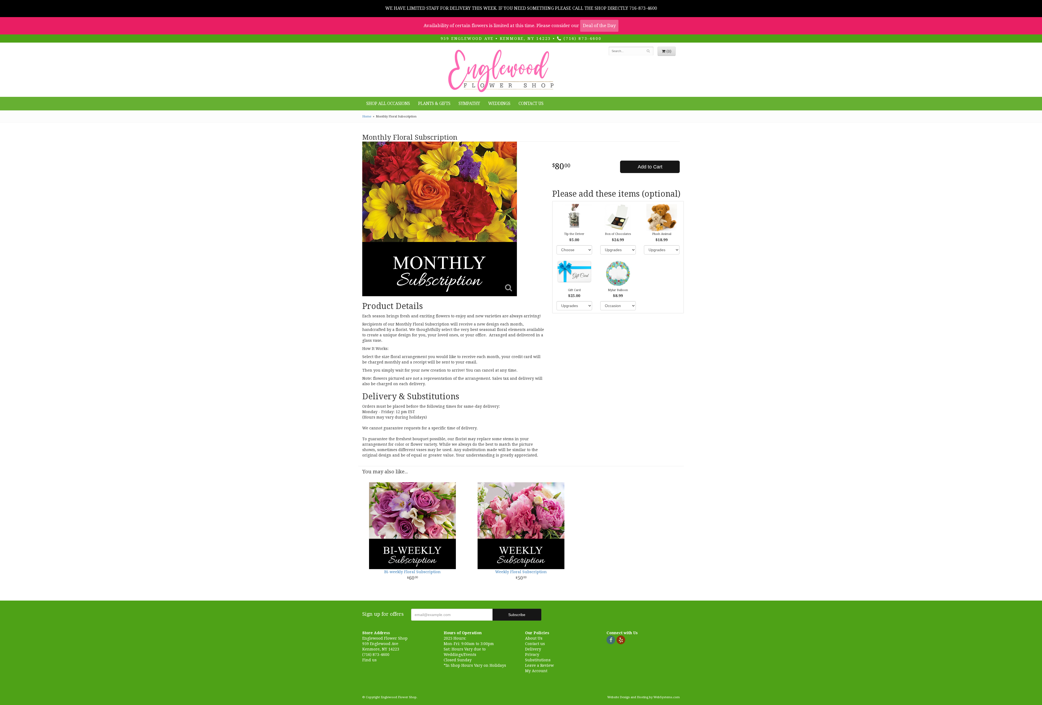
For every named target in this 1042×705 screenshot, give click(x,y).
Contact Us (531, 103)
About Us (533, 638)
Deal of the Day (599, 25)
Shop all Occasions (388, 103)
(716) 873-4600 (581, 38)
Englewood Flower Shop (500, 71)
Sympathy (469, 103)
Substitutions (538, 660)
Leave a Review (539, 665)
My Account (536, 671)
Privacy (532, 654)
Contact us (535, 644)
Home (366, 116)
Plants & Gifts (434, 103)
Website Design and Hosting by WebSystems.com (643, 697)
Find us (369, 660)
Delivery (533, 649)
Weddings (499, 103)
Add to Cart (650, 167)
